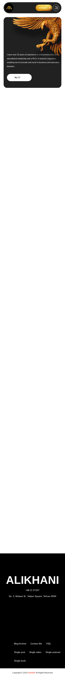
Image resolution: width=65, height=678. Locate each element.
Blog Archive (20, 643)
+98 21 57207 (32, 590)
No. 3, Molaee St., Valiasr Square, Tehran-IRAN (32, 596)
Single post (19, 652)
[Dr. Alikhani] (9, 7)
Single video (35, 652)
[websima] (7, 652)
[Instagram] (19, 606)
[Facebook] (28, 606)
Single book (20, 660)
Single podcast (53, 652)
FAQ (48, 643)
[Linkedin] (36, 606)
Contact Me (42, 8)
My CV (17, 77)
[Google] (45, 606)
